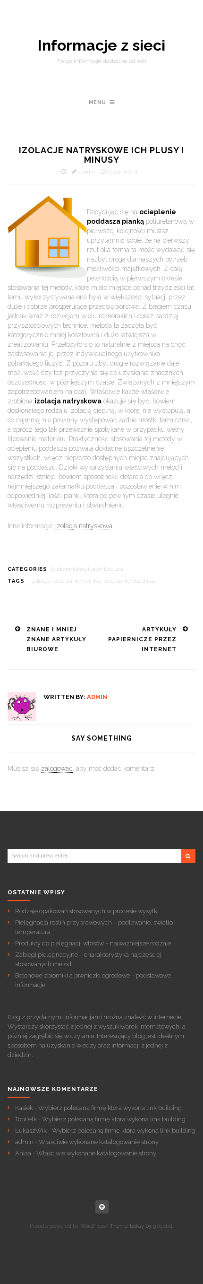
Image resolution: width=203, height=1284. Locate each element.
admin (86, 171)
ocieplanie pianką (77, 580)
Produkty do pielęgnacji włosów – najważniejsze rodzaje (93, 943)
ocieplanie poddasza (131, 580)
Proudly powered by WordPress (68, 1226)
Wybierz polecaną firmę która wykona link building (110, 1107)
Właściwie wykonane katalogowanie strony (99, 1141)
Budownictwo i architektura (87, 569)
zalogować (57, 768)
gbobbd (162, 1226)
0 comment (123, 171)
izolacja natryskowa (83, 526)
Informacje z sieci (101, 45)
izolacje (40, 580)
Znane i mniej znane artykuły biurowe (56, 639)
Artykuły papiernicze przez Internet (142, 639)
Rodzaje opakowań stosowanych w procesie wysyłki (87, 911)
